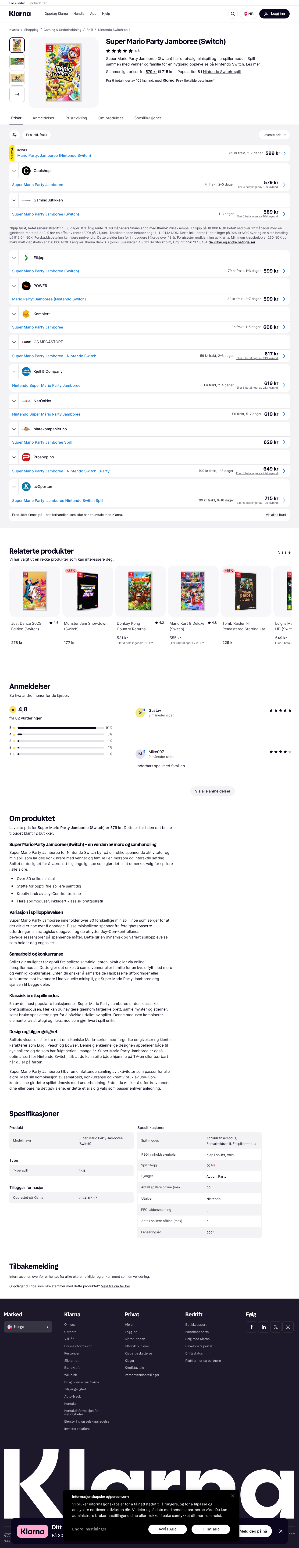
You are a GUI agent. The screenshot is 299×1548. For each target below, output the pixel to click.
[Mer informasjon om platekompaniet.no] (14, 429)
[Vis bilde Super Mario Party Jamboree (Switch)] (17, 45)
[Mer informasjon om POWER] (14, 286)
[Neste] (283, 605)
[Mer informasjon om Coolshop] (14, 170)
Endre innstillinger (89, 1529)
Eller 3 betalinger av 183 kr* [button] (135, 643)
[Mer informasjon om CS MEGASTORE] (14, 342)
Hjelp (106, 14)
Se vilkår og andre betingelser (232, 242)
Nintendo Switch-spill (222, 71)
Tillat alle (211, 1529)
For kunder (17, 3)
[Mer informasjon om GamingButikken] (14, 200)
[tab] (16, 117)
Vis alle (284, 552)
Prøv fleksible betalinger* (195, 80)
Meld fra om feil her (115, 1286)
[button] (248, 14)
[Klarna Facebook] (251, 1327)
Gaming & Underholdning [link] (62, 30)
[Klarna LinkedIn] (263, 1327)
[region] (151, 1515)
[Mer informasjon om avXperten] (14, 486)
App (93, 14)
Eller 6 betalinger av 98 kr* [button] (187, 643)
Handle (79, 14)
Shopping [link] (31, 30)
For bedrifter (38, 3)
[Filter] (14, 134)
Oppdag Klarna (56, 14)
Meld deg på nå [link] (253, 1531)
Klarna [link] (14, 30)
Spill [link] (89, 30)
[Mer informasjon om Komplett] (14, 314)
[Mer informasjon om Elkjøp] (14, 258)
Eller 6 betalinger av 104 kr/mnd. (257, 216)
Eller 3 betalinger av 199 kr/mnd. (257, 187)
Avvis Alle (168, 1529)
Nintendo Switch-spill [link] (114, 30)
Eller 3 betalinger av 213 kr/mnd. (257, 358)
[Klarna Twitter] (275, 1327)
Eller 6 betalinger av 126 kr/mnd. (257, 502)
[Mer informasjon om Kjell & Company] (14, 371)
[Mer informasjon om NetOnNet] (14, 401)
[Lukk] (233, 1495)
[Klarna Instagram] (288, 1327)
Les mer (253, 64)
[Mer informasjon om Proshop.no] (14, 457)
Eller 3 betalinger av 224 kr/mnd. (257, 473)
